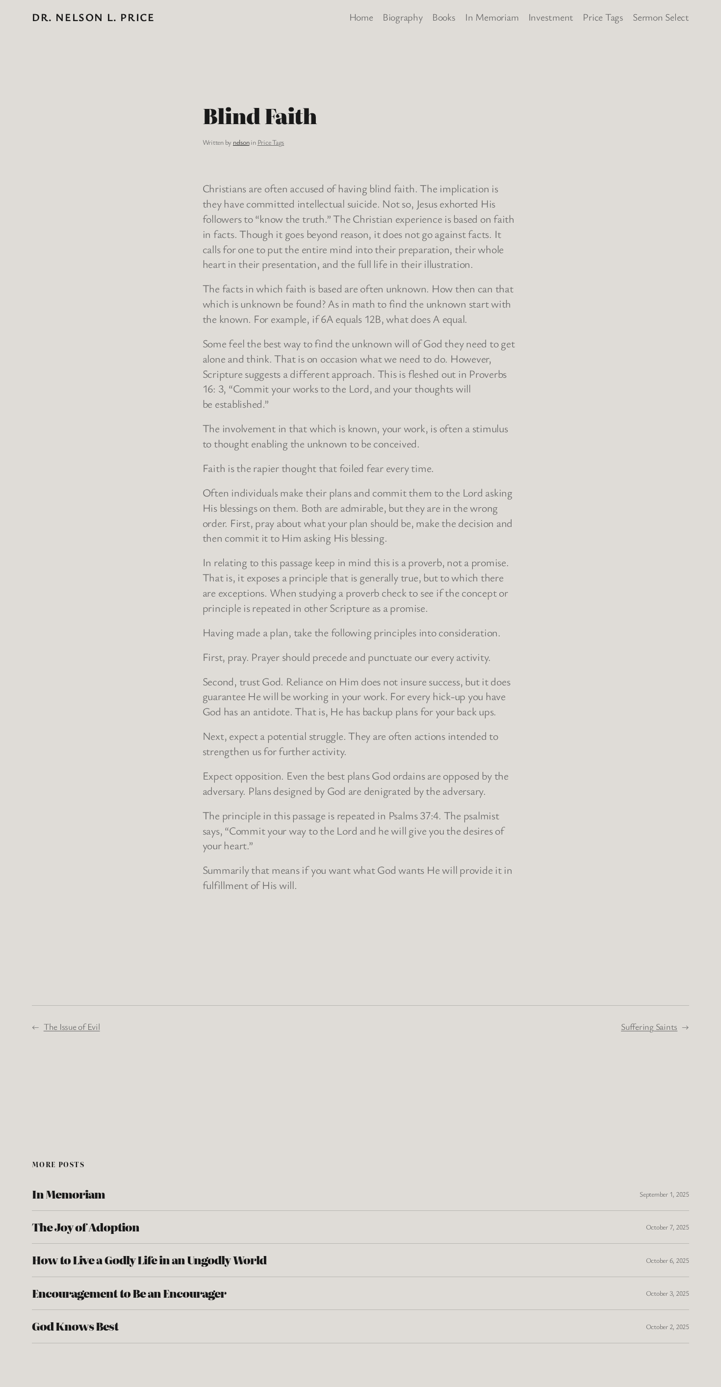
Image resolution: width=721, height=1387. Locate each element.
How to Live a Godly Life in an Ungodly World (149, 1260)
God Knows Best (75, 1326)
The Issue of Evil (72, 1026)
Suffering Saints (649, 1026)
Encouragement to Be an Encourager (129, 1293)
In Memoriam (68, 1194)
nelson (241, 142)
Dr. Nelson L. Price (93, 17)
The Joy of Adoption (85, 1227)
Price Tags (271, 142)
